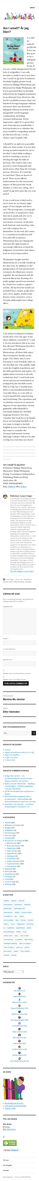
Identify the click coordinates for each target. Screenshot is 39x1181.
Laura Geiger (10, 579)
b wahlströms (8, 916)
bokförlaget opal (19, 908)
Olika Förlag (29, 939)
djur (16, 916)
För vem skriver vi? (21, 807)
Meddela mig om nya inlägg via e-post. (14, 679)
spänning (19, 947)
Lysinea (8, 750)
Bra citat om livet (21, 781)
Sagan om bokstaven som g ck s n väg (19, 752)
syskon (16, 951)
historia (6, 924)
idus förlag (30, 924)
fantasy (23, 920)
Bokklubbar (9, 830)
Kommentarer (10, 1129)
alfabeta (6, 901)
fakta (17, 920)
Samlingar (11, 856)
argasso (14, 901)
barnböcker (18, 904)
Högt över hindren (12, 755)
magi (24, 932)
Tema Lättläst (24, 951)
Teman (7, 879)
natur (16, 935)
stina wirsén (8, 951)
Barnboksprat (8, 1177)
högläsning (20, 924)
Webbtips (8, 884)
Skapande (8, 869)
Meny (32, 8)
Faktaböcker (11, 848)
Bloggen (8, 828)
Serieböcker (11, 859)
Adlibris (11, 487)
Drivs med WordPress (23, 1177)
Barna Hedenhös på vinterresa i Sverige (20, 802)
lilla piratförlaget (9, 932)
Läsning (8, 838)
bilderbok (27, 904)
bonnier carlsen (27, 912)
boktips (17, 912)
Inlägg (7, 1127)
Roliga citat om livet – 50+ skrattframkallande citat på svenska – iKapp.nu (19, 778)
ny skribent (18, 939)
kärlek (10, 582)
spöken (27, 947)
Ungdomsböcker (13, 864)
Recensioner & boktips (13, 841)
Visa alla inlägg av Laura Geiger (22, 571)
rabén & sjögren (9, 947)
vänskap (6, 955)
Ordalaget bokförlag (10, 943)
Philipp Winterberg (18, 582)
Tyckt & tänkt (10, 882)
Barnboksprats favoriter (14, 1103)
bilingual (5, 582)
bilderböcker (8, 908)
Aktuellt (8, 823)
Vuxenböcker (12, 866)
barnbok (21, 901)
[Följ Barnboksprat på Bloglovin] (19, 1150)
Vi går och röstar (11, 758)
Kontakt (6, 1170)
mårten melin (8, 935)
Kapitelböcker (12, 853)
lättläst (18, 932)
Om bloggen (7, 1165)
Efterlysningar (10, 833)
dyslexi (21, 916)
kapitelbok (10, 928)
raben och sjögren (25, 943)
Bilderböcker (28, 579)
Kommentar (8, 607)
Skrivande (9, 871)
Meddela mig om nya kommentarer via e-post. (17, 673)
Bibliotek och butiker (13, 825)
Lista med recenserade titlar (15, 1106)
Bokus (23, 487)
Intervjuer (9, 835)
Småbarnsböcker (13, 861)
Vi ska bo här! (10, 760)
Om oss (6, 1160)
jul (4, 928)
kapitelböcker (20, 928)
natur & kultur (24, 935)
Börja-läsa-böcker (13, 846)
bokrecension (8, 912)
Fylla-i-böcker (12, 851)
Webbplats (7, 660)
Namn (6, 639)
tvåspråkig (28, 582)
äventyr (13, 955)
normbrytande (8, 939)
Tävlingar (8, 877)
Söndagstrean (10, 874)
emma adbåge (8, 920)
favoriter (30, 920)
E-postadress (9, 649)
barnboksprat (8, 904)
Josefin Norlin (10, 791)
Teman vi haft (10, 1108)
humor (13, 924)
